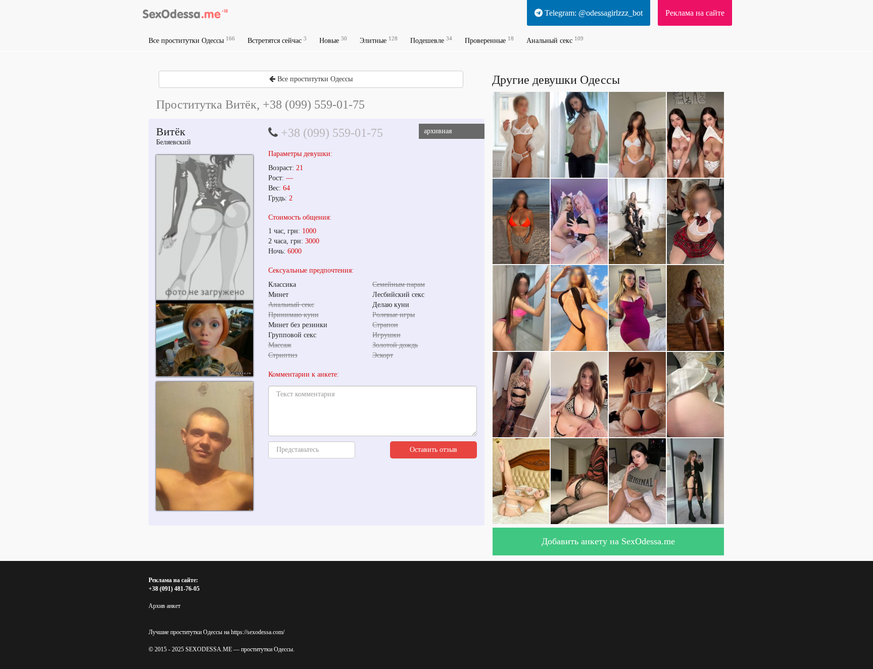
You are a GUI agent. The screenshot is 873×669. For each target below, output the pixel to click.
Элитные (379, 40)
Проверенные (489, 40)
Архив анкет (164, 605)
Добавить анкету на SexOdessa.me (608, 541)
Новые (333, 40)
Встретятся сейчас (277, 40)
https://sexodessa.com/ (257, 632)
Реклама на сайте (694, 13)
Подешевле (431, 40)
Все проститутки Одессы (192, 40)
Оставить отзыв (433, 449)
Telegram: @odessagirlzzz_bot (593, 13)
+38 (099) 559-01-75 (332, 132)
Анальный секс (555, 40)
